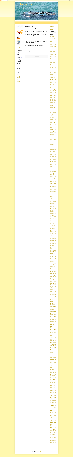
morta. (53, 292)
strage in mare (52, 405)
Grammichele (53, 225)
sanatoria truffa (54, 377)
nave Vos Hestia (52, 299)
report (55, 356)
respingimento (51, 360)
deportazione (51, 166)
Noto (50, 304)
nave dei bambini (52, 296)
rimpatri (55, 366)
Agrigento (53, 50)
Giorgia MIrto (51, 221)
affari (55, 48)
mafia (54, 263)
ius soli (53, 248)
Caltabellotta (55, 85)
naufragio (55, 294)
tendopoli (51, 413)
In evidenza (41, 22)
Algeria (53, 53)
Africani (55, 49)
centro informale (54, 116)
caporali (54, 89)
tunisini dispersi (54, 427)
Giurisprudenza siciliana (30, 22)
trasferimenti (55, 420)
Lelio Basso (55, 259)
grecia (55, 225)
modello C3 (55, 289)
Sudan (55, 408)
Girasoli (55, 223)
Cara (55, 89)
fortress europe (18, 78)
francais (28, 51)
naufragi (53, 294)
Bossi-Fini (51, 82)
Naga (50, 294)
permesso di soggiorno (53, 321)
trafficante (53, 417)
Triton (51, 426)
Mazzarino (55, 271)
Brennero (55, 82)
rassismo (55, 350)
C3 (50, 84)
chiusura (53, 120)
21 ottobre (51, 39)
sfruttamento (51, 390)
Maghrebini (54, 264)
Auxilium (54, 70)
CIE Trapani (53, 122)
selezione (51, 387)
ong (54, 306)
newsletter (51, 302)
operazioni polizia (52, 308)
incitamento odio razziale (53, 240)
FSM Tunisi (53, 213)
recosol (55, 352)
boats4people (55, 77)
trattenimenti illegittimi (53, 422)
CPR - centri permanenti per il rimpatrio (53, 156)
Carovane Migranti (52, 92)
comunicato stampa (53, 129)
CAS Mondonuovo (54, 97)
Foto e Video (23, 22)
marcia (51, 266)
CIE (55, 120)
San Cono (54, 375)
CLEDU (55, 124)
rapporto (53, 350)
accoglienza (52, 43)
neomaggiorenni (52, 301)
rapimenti (51, 350)
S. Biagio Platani (54, 370)
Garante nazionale (52, 216)
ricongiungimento (52, 365)
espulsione (55, 188)
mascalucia (53, 270)
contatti (37, 22)
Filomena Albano (53, 201)
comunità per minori (54, 131)
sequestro (51, 389)
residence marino (52, 357)
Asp (53, 62)
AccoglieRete (55, 43)
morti (55, 292)
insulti (51, 242)
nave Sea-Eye (54, 298)
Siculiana (53, 392)
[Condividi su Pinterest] (38, 56)
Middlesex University (52, 278)
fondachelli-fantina (52, 203)
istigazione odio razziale (53, 247)
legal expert (53, 258)
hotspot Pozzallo (52, 232)
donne (53, 179)
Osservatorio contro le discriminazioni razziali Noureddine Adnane (53, 310)
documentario (51, 178)
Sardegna (51, 379)
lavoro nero (53, 256)
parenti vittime (53, 319)
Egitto (53, 180)
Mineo (26, 21)
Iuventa (55, 248)
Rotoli (54, 369)
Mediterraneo (51, 275)
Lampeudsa (51, 254)
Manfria (55, 265)
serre (55, 389)
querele (52, 347)
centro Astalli (52, 114)
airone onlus (51, 51)
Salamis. (55, 372)
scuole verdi (51, 385)
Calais (53, 84)
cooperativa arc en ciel (53, 141)
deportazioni (55, 166)
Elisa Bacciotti (54, 181)
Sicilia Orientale (36, 21)
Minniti (55, 283)
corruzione (51, 154)
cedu (54, 105)
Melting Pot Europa (52, 276)
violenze (53, 437)
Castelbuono (51, 102)
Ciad (54, 120)
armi (54, 59)
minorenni (51, 284)
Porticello (54, 328)
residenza (55, 357)
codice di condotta (52, 125)
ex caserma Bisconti (52, 193)
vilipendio (53, 434)
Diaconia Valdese (19, 76)
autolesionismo (51, 70)
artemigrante (51, 61)
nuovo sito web (53, 304)
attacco (53, 66)
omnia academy (52, 306)
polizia (55, 326)
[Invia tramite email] (35, 56)
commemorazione (52, 126)
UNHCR (54, 429)
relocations (54, 356)
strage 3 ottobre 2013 (53, 404)
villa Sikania (51, 435)
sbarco (55, 381)
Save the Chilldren (54, 380)
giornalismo (55, 221)
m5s (50, 263)
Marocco (55, 269)
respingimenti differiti (53, 359)
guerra (53, 228)
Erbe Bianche (51, 186)
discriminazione (52, 175)
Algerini (54, 53)
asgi (55, 61)
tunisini (51, 427)
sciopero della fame (52, 384)
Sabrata (54, 371)
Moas (55, 288)
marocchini (51, 269)
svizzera (55, 410)
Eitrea (51, 181)
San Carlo (55, 374)
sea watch (54, 385)
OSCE (55, 308)
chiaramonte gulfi (52, 119)
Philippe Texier (52, 323)
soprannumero (51, 399)
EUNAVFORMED (53, 191)
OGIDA (55, 304)
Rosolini (53, 369)
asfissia (54, 61)
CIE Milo (55, 121)
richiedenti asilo (52, 363)
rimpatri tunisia (52, 367)
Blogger (40, 451)
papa (50, 319)
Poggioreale (53, 326)
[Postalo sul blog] (36, 56)
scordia (55, 384)
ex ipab (53, 195)
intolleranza (51, 243)
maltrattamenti (53, 265)
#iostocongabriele (52, 36)
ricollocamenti (51, 364)
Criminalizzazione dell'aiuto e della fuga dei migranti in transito (53, 160)
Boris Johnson (51, 81)
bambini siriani (55, 72)
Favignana (51, 199)
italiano (26, 51)
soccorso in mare (54, 397)
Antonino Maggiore (52, 56)
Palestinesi (55, 316)
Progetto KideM (54, 342)
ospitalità (51, 309)
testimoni (51, 415)
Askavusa (18, 75)
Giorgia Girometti (54, 220)
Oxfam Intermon (52, 311)
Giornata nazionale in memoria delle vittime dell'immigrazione (53, 223)
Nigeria (55, 302)
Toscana (51, 417)
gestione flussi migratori (53, 218)
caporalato (51, 89)
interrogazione (55, 242)
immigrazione (51, 238)
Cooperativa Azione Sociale (53, 142)
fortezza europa (52, 208)
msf (52, 293)
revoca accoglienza (53, 362)
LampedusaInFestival (52, 253)
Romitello (51, 369)
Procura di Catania (52, 340)
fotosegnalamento (52, 210)
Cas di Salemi (54, 94)
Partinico (55, 319)
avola (55, 70)
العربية (32, 51)
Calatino (55, 84)
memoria (55, 276)
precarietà (55, 332)
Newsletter (17, 22)
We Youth (51, 442)
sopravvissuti (55, 399)
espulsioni (51, 189)
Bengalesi (51, 76)
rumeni (51, 370)
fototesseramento (52, 211)
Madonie (52, 263)
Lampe (51, 251)
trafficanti (55, 417)
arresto (55, 59)
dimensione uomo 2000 (53, 171)
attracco (55, 67)
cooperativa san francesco (53, 146)
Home (17, 21)
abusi (54, 40)
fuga (50, 214)
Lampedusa (21, 21)
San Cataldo (51, 375)
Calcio (51, 85)
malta (51, 265)
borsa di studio (54, 81)
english (30, 51)
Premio (55, 335)
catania (53, 104)
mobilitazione (51, 289)
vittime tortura (53, 440)
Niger (53, 302)
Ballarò (53, 71)
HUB (54, 232)
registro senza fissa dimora (53, 354)
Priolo (53, 338)
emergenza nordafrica (53, 183)
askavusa (51, 62)
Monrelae (55, 291)
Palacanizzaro (55, 313)
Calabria (52, 84)
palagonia (55, 314)
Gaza (55, 216)
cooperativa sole (54, 151)
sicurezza (55, 392)
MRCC (51, 293)
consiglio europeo (54, 134)
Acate (55, 41)
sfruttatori (55, 390)
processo (53, 339)
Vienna (51, 434)
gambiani (55, 215)
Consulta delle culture (52, 136)
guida (54, 228)
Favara (55, 198)
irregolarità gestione (54, 245)
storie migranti (18, 81)
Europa (55, 191)
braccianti (53, 82)
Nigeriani (51, 303)
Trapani (48, 21)
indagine (51, 241)
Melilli (55, 275)
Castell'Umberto (54, 102)
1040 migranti (55, 38)
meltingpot (18, 79)
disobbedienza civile (53, 176)
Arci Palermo (54, 58)
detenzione (51, 168)
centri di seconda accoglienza (53, 110)
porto (55, 328)
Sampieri (53, 374)
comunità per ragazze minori (53, 132)
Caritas (55, 91)
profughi (51, 342)
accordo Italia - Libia (54, 46)
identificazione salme (53, 235)
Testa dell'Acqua (54, 414)
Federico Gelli (51, 200)
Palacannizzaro (51, 314)
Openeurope (54, 307)
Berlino (53, 76)
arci (52, 58)
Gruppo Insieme (52, 226)
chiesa (55, 119)
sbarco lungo (55, 382)
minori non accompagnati (53, 285)
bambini (55, 71)
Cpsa (53, 157)
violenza (51, 437)
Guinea (55, 228)
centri (55, 105)
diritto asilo (54, 173)
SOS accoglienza (52, 400)
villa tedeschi (55, 435)
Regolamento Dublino (53, 355)
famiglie (53, 198)
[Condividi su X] (37, 56)
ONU (55, 306)
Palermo (51, 315)
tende (55, 412)
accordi (51, 44)
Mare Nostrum (54, 266)
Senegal (55, 387)
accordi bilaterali (54, 44)
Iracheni (51, 245)
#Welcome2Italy (52, 38)
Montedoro (51, 292)
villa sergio (55, 434)
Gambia (53, 215)
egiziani (55, 180)
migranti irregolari (54, 280)
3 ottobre (55, 39)
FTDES (55, 213)
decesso (51, 163)
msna (54, 293)
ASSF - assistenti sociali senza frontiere (19, 47)
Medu (54, 275)
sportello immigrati (54, 402)
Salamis (53, 372)
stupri (54, 408)
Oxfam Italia (18, 49)
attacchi (51, 66)
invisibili (53, 243)
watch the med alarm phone (53, 441)
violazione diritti (54, 436)
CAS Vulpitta (53, 99)
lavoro (51, 256)
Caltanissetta (30, 21)
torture (55, 416)
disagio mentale (54, 174)
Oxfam (55, 310)
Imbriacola (55, 237)
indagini (55, 241)
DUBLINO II (55, 179)
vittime (53, 439)
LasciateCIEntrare (52, 255)
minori (54, 284)
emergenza (55, 182)
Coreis (55, 153)
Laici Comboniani (54, 250)
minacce (51, 283)
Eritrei (55, 186)
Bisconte (52, 77)
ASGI (17, 74)
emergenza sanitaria (53, 184)
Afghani (51, 49)
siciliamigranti (24, 4)
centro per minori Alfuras (53, 117)
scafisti (55, 383)
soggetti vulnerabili (52, 398)
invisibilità (55, 243)
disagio (51, 174)
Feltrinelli (54, 200)
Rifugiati (51, 366)
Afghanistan (53, 49)
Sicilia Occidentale (43, 21)
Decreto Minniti (54, 164)
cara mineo (51, 90)
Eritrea (54, 186)
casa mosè (53, 100)
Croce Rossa (52, 161)
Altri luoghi (53, 21)
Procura (55, 339)
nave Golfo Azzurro (54, 297)
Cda (52, 105)
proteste (53, 345)
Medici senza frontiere (53, 273)
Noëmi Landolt (54, 303)
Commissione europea (53, 127)
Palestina (51, 316)
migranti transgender (53, 281)
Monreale (51, 291)
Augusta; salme (53, 69)
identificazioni (51, 236)
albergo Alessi (54, 51)
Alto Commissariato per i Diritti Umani (53, 54)
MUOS (55, 293)
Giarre (51, 220)
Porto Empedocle (53, 329)
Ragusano (55, 349)
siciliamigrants (52, 26)
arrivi (51, 60)
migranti (54, 279)
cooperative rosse (52, 153)
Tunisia (55, 426)
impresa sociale (54, 238)
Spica (51, 402)
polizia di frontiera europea (53, 327)
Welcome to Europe (54, 442)
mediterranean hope (53, 274)
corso (53, 154)
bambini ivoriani (51, 72)
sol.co (55, 398)
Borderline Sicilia (53, 79)
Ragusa (51, 349)
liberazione (55, 260)
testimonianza (55, 415)
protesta (53, 344)
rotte (55, 369)
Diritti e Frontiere (18, 77)
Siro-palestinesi (52, 394)
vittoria (55, 440)
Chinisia (51, 120)
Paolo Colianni (54, 318)
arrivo (55, 60)
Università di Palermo (54, 430)
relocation (51, 356)
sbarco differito (51, 382)
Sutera (54, 410)
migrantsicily (51, 29)
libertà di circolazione (52, 261)
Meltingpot (27, 30)
